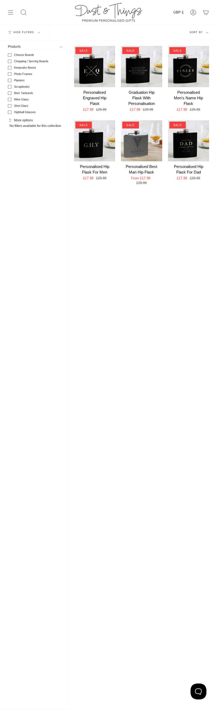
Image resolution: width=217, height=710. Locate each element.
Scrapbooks (22, 86)
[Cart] (206, 12)
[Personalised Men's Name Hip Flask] (188, 66)
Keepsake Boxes (25, 67)
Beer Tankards (23, 93)
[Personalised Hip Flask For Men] (94, 140)
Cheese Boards (24, 54)
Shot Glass (21, 105)
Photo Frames (23, 74)
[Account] (193, 12)
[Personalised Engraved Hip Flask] (94, 66)
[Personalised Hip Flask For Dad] (188, 140)
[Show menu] (11, 12)
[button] (23, 12)
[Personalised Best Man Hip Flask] (141, 140)
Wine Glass (21, 99)
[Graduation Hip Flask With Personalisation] (141, 66)
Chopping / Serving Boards (31, 61)
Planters (19, 80)
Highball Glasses (25, 112)
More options (23, 120)
